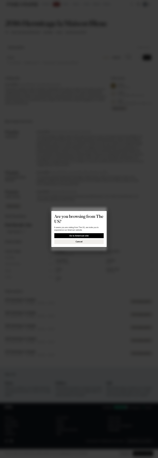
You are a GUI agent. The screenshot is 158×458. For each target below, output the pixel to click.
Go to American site (79, 235)
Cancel (79, 241)
